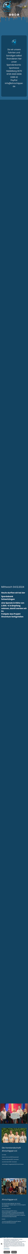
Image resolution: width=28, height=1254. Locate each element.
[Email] (15, 15)
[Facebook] (10, 15)
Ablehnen (14, 1252)
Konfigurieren (6, 1248)
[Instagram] (13, 15)
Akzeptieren (6, 1252)
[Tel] (18, 15)
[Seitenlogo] (7, 6)
